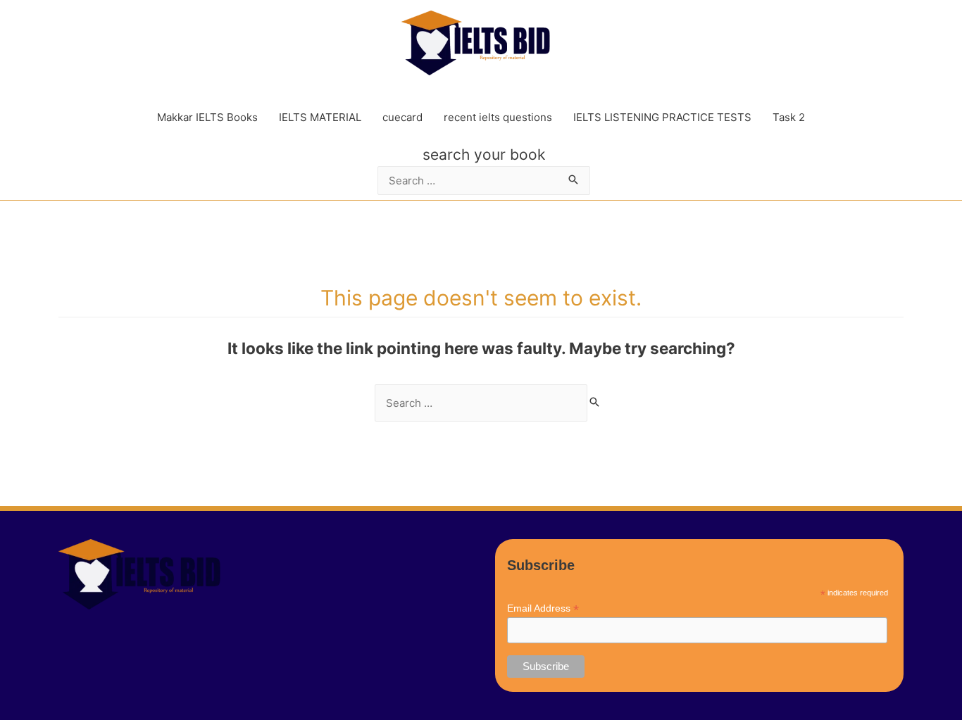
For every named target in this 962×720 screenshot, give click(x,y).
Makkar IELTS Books (207, 117)
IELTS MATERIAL (320, 117)
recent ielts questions (498, 117)
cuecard (402, 117)
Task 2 (789, 117)
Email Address (543, 608)
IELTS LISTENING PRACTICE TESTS (662, 117)
